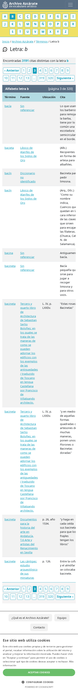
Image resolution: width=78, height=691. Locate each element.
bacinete (10, 561)
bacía (8, 106)
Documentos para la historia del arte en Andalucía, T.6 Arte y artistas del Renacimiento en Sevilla (29, 536)
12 (20, 78)
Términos (42, 41)
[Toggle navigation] (70, 5)
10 (6, 78)
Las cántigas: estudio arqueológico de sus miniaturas (28, 570)
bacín (8, 173)
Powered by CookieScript (39, 686)
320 (50, 78)
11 (13, 78)
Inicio (5, 41)
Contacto (39, 627)
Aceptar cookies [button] (39, 672)
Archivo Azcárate (22, 41)
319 (41, 78)
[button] (39, 682)
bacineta (10, 266)
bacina (9, 253)
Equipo (61, 618)
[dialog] (39, 662)
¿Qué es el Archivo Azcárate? (30, 618)
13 (27, 78)
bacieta (9, 148)
